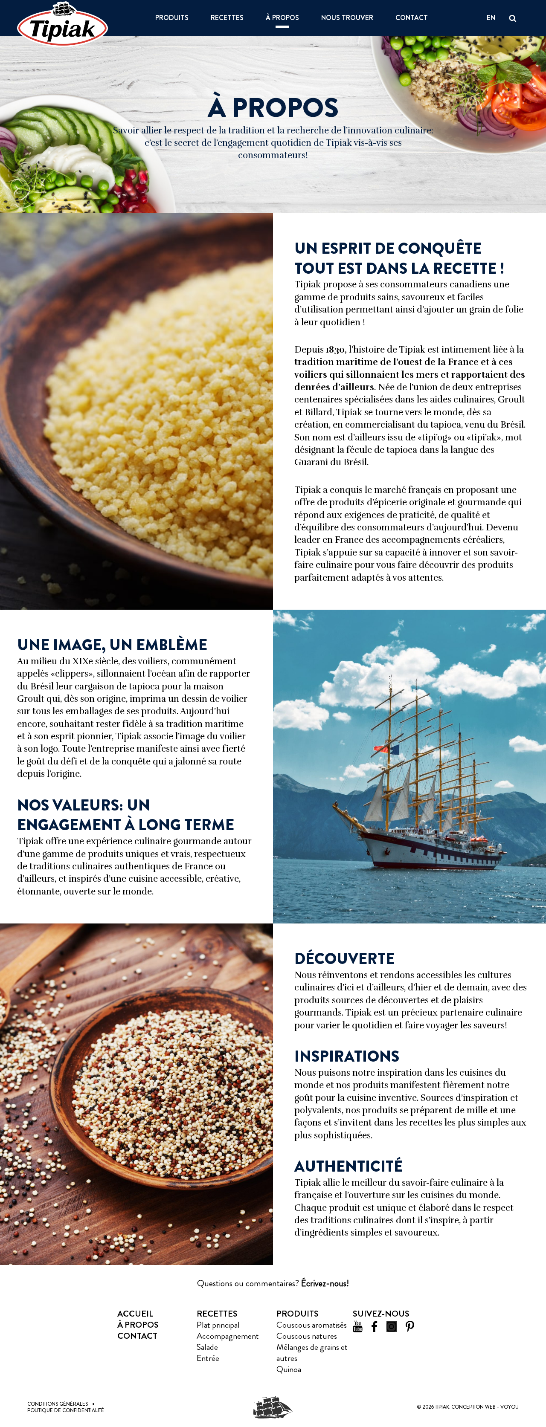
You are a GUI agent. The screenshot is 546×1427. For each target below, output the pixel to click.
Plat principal (218, 1325)
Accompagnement (228, 1336)
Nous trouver (347, 18)
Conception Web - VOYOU (485, 1407)
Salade (207, 1347)
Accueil (135, 1314)
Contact (411, 18)
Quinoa (288, 1369)
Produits (172, 18)
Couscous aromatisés (311, 1325)
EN (491, 18)
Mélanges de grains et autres (312, 1352)
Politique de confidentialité (65, 1410)
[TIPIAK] (62, 24)
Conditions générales (57, 1404)
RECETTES (227, 18)
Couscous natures (306, 1336)
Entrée (208, 1358)
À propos (282, 18)
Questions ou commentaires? (273, 1283)
